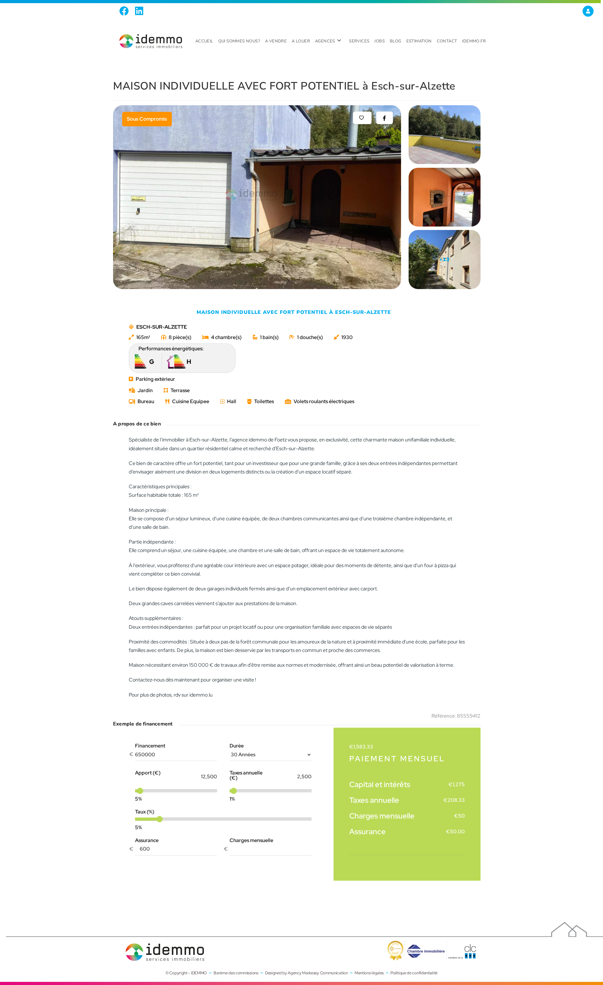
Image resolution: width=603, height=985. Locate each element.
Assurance (147, 840)
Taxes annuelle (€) (246, 775)
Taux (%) (144, 811)
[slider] (140, 791)
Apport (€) (147, 772)
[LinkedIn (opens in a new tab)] (139, 11)
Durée (237, 745)
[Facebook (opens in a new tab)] (125, 11)
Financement (150, 745)
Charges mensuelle (251, 840)
